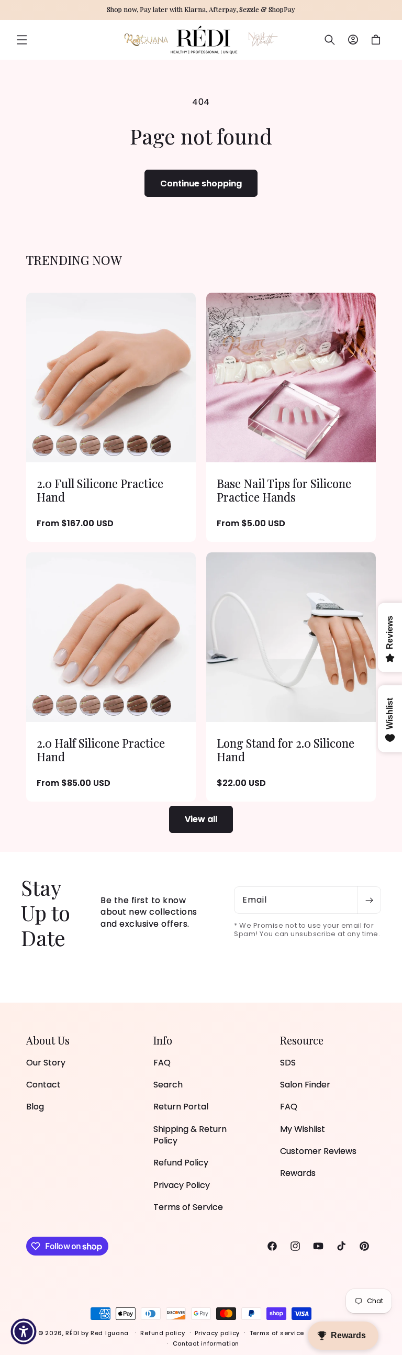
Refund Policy (180, 1163)
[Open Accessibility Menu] (23, 1331)
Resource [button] (301, 1040)
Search (168, 1085)
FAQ (162, 1063)
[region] (201, 10)
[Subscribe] (369, 900)
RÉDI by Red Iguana (97, 1333)
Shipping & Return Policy (190, 1135)
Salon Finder (305, 1085)
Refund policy (162, 1333)
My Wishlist (302, 1129)
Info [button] (162, 1040)
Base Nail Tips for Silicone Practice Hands (284, 490)
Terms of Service (188, 1207)
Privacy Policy (181, 1185)
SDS (288, 1063)
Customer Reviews (318, 1151)
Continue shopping (201, 183)
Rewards (298, 1173)
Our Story (45, 1063)
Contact (43, 1085)
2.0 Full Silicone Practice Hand (100, 490)
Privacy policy (217, 1333)
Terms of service (277, 1333)
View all (201, 819)
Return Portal (180, 1107)
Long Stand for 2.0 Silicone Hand (285, 750)
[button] (22, 39)
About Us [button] (48, 1040)
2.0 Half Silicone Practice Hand (101, 750)
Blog (35, 1107)
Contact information (206, 1343)
